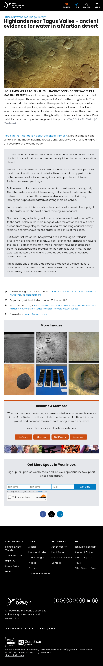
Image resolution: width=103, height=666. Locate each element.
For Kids (9, 571)
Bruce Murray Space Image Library (25, 17)
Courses (32, 568)
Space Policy (12, 566)
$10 (41, 437)
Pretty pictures (27, 308)
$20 (60, 437)
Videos (32, 562)
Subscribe (85, 487)
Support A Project (84, 552)
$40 (78, 437)
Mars (73, 305)
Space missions (44, 308)
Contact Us (31, 628)
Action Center (59, 546)
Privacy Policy (41, 491)
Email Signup (58, 552)
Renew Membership (85, 546)
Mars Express (83, 305)
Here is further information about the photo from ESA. (36, 135)
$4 (24, 437)
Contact (56, 562)
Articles (32, 546)
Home (27, 314)
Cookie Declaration (14, 655)
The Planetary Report (39, 573)
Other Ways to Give (85, 568)
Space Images (39, 314)
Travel (78, 562)
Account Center (14, 628)
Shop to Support (84, 557)
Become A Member (62, 557)
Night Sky (10, 560)
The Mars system (61, 308)
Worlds (74, 308)
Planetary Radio (37, 552)
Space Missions (13, 555)
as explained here (31, 294)
